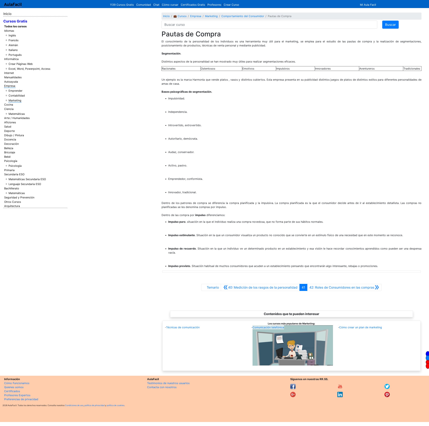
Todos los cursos (15, 26)
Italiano (13, 50)
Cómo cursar (170, 4)
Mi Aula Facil (368, 4)
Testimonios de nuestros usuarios (168, 383)
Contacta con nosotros (161, 387)
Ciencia (9, 109)
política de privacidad (94, 405)
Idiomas (9, 30)
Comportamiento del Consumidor (242, 16)
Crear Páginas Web (21, 64)
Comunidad (143, 4)
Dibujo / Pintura (14, 135)
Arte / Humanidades (17, 118)
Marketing (15, 100)
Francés (13, 40)
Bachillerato (11, 188)
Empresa (9, 85)
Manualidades (13, 77)
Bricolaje (9, 152)
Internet (9, 73)
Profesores (214, 4)
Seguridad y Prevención (19, 197)
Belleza (8, 148)
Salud (7, 126)
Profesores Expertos (17, 395)
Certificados (12, 391)
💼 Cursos (180, 16)
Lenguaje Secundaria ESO (25, 184)
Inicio (7, 14)
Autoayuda (11, 81)
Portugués (15, 54)
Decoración (11, 143)
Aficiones (10, 122)
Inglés (12, 35)
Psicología (10, 161)
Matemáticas (17, 113)
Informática (11, 59)
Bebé (7, 156)
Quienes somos (13, 387)
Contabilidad (17, 95)
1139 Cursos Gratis (122, 4)
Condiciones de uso (74, 405)
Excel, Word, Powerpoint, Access (29, 68)
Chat (156, 4)
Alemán (13, 45)
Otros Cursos (12, 201)
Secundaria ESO (14, 174)
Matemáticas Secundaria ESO (27, 179)
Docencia (10, 139)
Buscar (390, 25)
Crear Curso (231, 4)
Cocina (8, 104)
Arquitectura (12, 206)
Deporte (9, 131)
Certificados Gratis (193, 4)
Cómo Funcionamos (16, 383)
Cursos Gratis (15, 21)
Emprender (15, 90)
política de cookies (115, 405)
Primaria (9, 170)
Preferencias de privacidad (21, 399)
